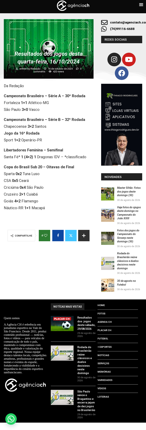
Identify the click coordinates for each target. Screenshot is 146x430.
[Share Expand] (84, 235)
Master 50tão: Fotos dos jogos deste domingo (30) (129, 191)
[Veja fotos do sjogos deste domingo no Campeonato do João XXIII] (107, 215)
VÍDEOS (102, 388)
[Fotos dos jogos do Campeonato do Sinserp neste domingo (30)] (107, 238)
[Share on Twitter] (71, 235)
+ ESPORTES (105, 346)
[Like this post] (45, 235)
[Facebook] (122, 73)
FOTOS (101, 313)
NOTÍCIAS (103, 355)
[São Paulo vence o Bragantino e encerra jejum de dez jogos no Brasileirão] (62, 397)
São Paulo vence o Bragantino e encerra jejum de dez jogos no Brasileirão (86, 401)
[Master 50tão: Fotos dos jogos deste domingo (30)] (107, 194)
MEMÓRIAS (104, 371)
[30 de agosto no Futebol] (107, 285)
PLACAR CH (104, 330)
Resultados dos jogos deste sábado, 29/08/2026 (86, 323)
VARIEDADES (105, 380)
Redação (36, 68)
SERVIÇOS (103, 363)
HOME (101, 305)
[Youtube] (129, 59)
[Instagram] (114, 59)
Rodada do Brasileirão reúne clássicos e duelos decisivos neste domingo (128, 261)
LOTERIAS (103, 396)
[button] (11, 419)
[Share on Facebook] (58, 235)
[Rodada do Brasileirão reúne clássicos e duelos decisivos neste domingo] (107, 263)
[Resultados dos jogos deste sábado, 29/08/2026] (62, 323)
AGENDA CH (105, 321)
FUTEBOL (103, 338)
